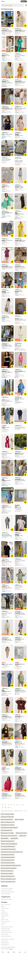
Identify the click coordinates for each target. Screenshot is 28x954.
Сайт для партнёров (5, 893)
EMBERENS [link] (4, 81)
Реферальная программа (6, 899)
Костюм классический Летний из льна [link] (7, 640)
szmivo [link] (3, 427)
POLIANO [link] (4, 586)
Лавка (8, 952)
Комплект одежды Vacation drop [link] (20, 31)
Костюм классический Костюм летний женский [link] (7, 400)
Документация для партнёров (7, 892)
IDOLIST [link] (3, 400)
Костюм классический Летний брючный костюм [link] (6, 587)
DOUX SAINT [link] (4, 30)
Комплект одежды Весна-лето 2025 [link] (20, 109)
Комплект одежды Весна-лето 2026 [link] (7, 267)
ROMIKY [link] (3, 240)
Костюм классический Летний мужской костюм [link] (6, 561)
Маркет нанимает (5, 942)
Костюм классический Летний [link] (6, 795)
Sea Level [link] (17, 398)
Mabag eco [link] (17, 453)
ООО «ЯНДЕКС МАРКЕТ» (10, 947)
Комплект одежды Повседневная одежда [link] (7, 535)
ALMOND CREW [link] (18, 30)
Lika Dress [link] (17, 690)
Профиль (25, 952)
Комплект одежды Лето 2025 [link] (19, 454)
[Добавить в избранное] (12, 12)
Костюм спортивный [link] (6, 159)
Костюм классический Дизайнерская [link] (18, 345)
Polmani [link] (17, 186)
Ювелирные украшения (6, 936)
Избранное (14, 952)
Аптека (2, 917)
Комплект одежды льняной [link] (6, 691)
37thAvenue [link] (4, 345)
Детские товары (4, 934)
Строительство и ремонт (6, 932)
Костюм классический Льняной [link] (20, 613)
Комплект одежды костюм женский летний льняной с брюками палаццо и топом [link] (20, 267)
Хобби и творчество (5, 921)
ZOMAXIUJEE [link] (17, 664)
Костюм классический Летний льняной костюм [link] (20, 743)
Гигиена (3, 910)
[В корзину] (12, 25)
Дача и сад (3, 923)
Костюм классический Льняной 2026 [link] (7, 345)
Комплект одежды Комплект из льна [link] (19, 161)
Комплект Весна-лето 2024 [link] (7, 241)
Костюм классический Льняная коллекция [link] (20, 480)
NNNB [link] (16, 507)
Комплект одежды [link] (6, 56)
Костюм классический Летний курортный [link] (20, 769)
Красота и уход (4, 919)
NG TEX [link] (16, 108)
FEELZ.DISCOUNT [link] (5, 212)
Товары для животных (6, 930)
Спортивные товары (5, 928)
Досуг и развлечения (5, 904)
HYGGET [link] (3, 317)
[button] (26, 5)
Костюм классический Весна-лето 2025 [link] (20, 135)
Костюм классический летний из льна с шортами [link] (20, 795)
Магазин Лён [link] (5, 266)
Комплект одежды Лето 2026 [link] (19, 187)
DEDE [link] (16, 345)
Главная (3, 952)
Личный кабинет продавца (7, 888)
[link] (7, 814)
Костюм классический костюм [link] (20, 561)
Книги (2, 925)
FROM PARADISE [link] (5, 108)
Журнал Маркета (5, 944)
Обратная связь (4, 940)
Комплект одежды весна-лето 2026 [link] (20, 691)
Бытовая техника (5, 908)
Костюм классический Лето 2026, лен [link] (7, 109)
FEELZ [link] (3, 134)
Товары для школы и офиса (7, 926)
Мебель (2, 906)
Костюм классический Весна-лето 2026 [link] (7, 82)
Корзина (19, 952)
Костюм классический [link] (20, 427)
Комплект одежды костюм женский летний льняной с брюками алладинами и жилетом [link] (7, 31)
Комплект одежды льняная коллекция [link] (6, 480)
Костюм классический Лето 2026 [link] (20, 319)
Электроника (4, 912)
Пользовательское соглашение (7, 939)
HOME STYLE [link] (4, 507)
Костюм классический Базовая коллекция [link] (7, 292)
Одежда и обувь (4, 913)
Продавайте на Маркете (6, 890)
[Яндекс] (11, 949)
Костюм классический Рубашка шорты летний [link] (7, 743)
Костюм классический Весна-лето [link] (20, 56)
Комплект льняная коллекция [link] (19, 213)
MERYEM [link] (3, 55)
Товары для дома (5, 915)
